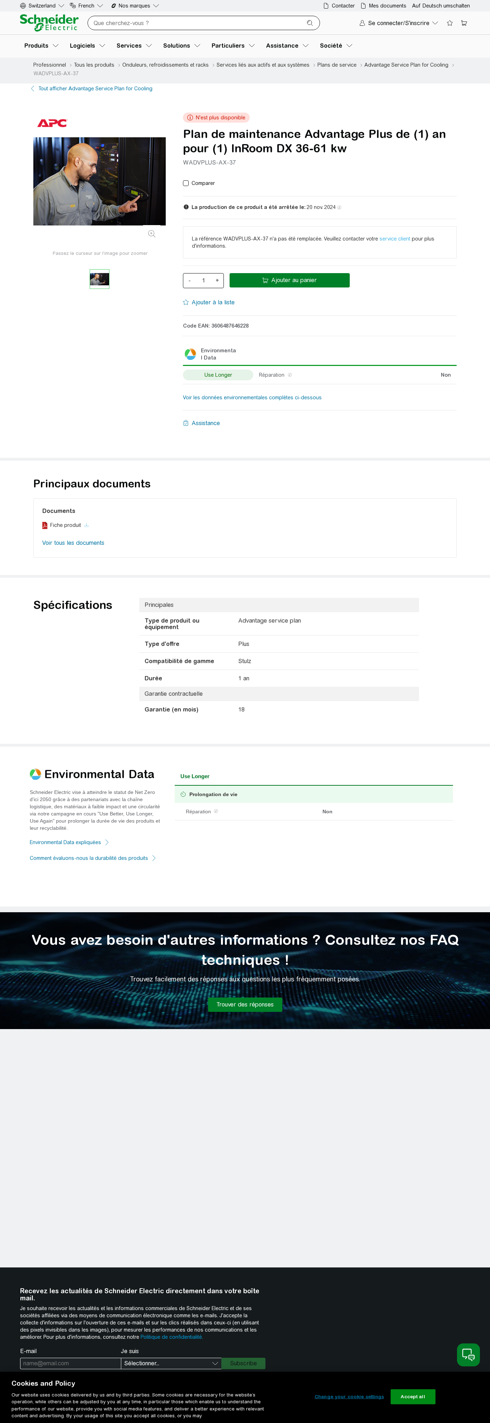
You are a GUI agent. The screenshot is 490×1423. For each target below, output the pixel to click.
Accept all (413, 1396)
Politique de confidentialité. (172, 1337)
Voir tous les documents (73, 542)
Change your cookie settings (349, 1396)
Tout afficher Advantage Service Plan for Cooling (95, 88)
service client (395, 239)
